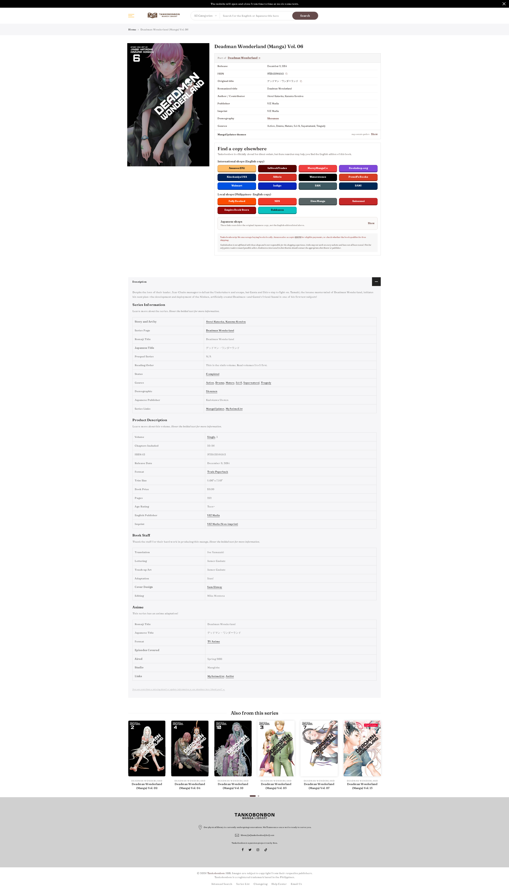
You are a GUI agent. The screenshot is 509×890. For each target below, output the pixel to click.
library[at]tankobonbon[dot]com (257, 835)
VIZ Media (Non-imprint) (222, 523)
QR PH (298, 237)
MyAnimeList (234, 408)
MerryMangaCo (318, 168)
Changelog (260, 883)
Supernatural (251, 382)
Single (211, 436)
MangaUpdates (215, 408)
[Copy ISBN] (286, 73)
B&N (318, 185)
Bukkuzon (277, 209)
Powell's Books (358, 176)
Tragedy (266, 382)
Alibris (277, 176)
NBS (277, 201)
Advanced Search (221, 883)
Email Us (296, 883)
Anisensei (358, 201)
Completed (212, 373)
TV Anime (213, 641)
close (5, 4)
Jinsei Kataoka (215, 321)
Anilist (230, 676)
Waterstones (318, 176)
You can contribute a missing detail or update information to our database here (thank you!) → (178, 689)
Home (132, 29)
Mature (230, 382)
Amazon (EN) (237, 168)
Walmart (236, 185)
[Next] (377, 757)
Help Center (279, 883)
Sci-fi (239, 382)
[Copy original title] (301, 81)
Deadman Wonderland (244, 57)
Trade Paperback (217, 471)
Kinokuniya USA (237, 176)
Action (210, 382)
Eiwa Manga (318, 201)
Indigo (277, 185)
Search (305, 15)
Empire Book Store (236, 209)
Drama (219, 382)
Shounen (273, 118)
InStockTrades (277, 168)
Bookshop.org (358, 168)
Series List (243, 883)
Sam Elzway (214, 586)
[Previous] (132, 757)
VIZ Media (213, 515)
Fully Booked (237, 201)
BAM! (358, 185)
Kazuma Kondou (235, 321)
